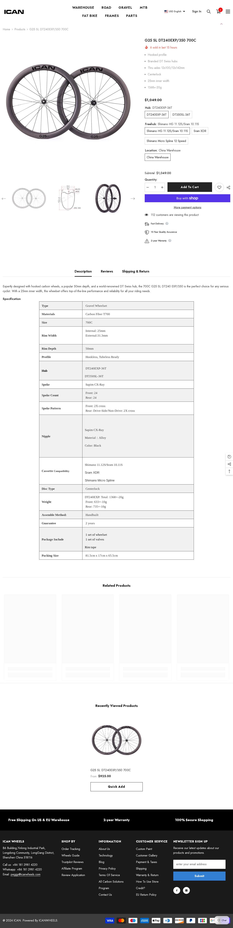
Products (19, 29)
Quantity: (151, 180)
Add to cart (190, 187)
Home (6, 29)
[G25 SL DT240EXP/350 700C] (116, 741)
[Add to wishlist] (219, 187)
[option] (68, 103)
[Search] (208, 11)
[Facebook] (176, 890)
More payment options (187, 207)
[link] (30, 669)
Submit (199, 876)
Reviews (107, 271)
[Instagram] (186, 890)
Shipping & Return (135, 271)
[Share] (227, 187)
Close (221, 23)
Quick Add (116, 787)
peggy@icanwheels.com (25, 874)
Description (83, 271)
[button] (4, 198)
